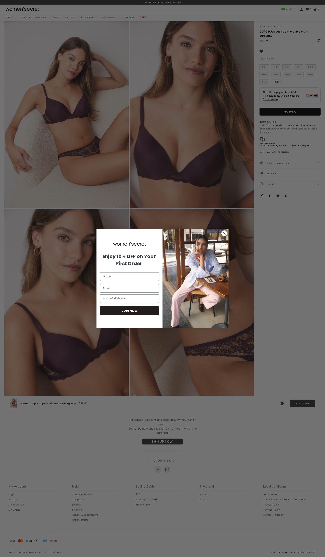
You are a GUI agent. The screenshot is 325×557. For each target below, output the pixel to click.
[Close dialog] (224, 233)
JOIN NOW (130, 311)
